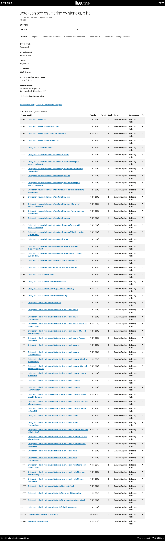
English (161, 3)
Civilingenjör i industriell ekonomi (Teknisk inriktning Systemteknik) (52, 267)
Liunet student (144, 538)
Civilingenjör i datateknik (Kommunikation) (43, 126)
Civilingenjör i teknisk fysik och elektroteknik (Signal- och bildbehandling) (54, 493)
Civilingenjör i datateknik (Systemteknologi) (44, 140)
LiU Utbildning (159, 538)
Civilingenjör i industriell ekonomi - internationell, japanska (49, 176)
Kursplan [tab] (34, 36)
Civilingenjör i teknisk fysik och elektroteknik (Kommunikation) (51, 486)
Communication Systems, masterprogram (43, 514)
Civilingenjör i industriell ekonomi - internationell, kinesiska (49, 197)
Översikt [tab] (23, 36)
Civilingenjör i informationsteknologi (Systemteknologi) (48, 296)
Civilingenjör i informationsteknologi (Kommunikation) (47, 281)
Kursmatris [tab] (108, 36)
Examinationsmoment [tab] (51, 36)
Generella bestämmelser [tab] (74, 36)
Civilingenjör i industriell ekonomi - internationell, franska (48, 155)
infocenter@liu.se (22, 538)
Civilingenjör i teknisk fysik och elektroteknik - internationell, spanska (53, 415)
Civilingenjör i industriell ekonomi (40, 147)
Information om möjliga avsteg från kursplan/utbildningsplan (41, 104)
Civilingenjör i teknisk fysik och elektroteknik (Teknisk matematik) (52, 507)
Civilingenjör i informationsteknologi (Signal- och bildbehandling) (51, 289)
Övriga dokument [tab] (123, 36)
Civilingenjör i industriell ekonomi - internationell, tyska (48, 239)
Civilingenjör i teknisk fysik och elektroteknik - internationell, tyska (52, 451)
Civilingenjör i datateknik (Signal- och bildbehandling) (47, 133)
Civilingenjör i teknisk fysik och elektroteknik (44, 303)
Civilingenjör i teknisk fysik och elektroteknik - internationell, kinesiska (54, 380)
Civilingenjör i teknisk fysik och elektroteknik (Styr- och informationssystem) (56, 500)
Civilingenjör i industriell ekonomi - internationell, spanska (49, 218)
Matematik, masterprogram (38, 521)
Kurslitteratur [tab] (94, 36)
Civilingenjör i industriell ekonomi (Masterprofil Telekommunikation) (52, 260)
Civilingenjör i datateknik (37, 119)
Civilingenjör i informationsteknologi (41, 274)
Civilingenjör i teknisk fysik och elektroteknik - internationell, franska (53, 310)
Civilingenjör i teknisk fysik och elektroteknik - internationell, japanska (53, 345)
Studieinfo (6, 2)
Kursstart (24, 25)
